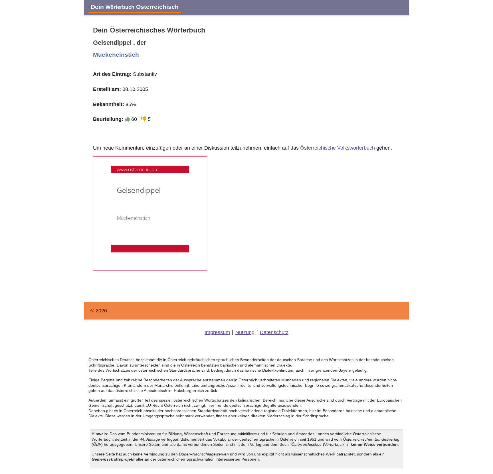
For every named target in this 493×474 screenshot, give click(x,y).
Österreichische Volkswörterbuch (337, 148)
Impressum (217, 332)
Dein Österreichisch (135, 6)
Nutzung (244, 332)
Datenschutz (274, 332)
